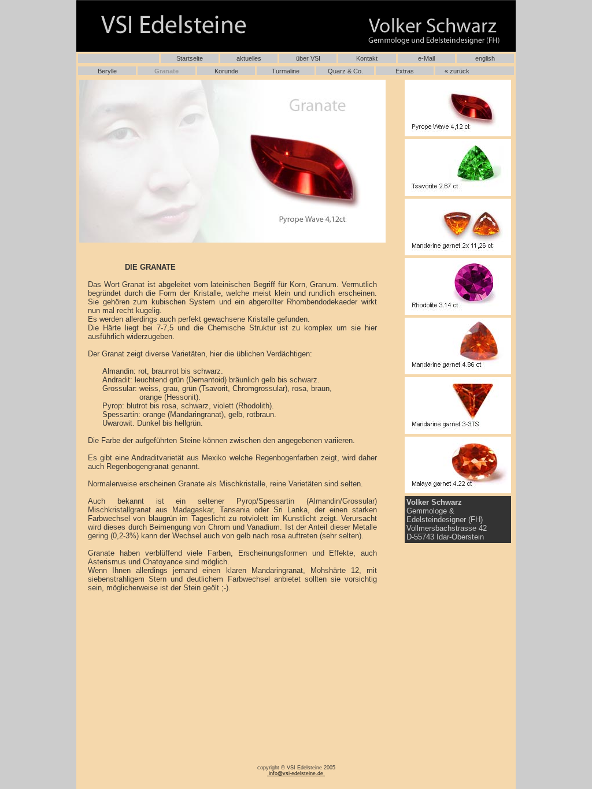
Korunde (226, 71)
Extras (405, 71)
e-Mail (426, 58)
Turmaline (285, 71)
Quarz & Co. (345, 71)
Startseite (190, 58)
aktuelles (249, 58)
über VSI (308, 58)
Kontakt (366, 58)
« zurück (457, 71)
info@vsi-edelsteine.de (296, 773)
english (485, 58)
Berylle (107, 71)
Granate (166, 71)
